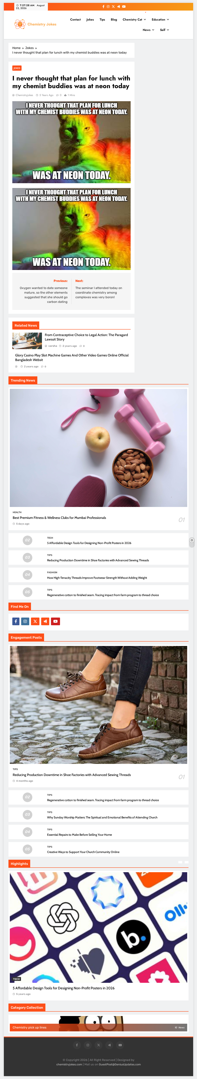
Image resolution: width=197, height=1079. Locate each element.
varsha (52, 346)
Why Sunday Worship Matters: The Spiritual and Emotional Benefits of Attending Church (102, 817)
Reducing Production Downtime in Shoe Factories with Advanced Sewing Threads (98, 560)
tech (50, 538)
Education (158, 19)
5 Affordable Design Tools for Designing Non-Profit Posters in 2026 (89, 543)
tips (49, 555)
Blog (114, 19)
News (146, 30)
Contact (75, 19)
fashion (52, 572)
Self (162, 30)
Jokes (90, 19)
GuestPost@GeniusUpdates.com (120, 1064)
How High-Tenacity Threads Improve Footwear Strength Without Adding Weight (97, 578)
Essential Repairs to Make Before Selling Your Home (79, 834)
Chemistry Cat (132, 19)
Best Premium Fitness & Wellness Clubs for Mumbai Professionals (59, 518)
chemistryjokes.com (69, 1064)
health (17, 512)
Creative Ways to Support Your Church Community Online (83, 852)
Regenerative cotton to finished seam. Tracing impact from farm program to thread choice (103, 595)
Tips (102, 19)
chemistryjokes (24, 95)
